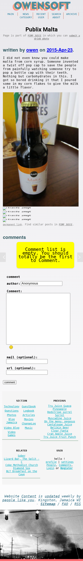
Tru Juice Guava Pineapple (59, 407)
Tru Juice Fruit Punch (59, 436)
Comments (65, 465)
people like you (18, 500)
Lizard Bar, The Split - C (21, 460)
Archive (71, 14)
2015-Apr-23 (60, 49)
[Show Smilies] (11, 347)
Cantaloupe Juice (59, 424)
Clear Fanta (59, 430)
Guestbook (29, 406)
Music (29, 427)
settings (67, 461)
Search (56, 14)
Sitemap (48, 504)
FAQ (65, 504)
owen (32, 49)
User (41, 17)
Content (28, 496)
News (26, 14)
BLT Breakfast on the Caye (21, 473)
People (51, 465)
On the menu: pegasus (59, 421)
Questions (12, 410)
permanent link (12, 224)
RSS (78, 504)
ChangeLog (29, 423)
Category (26, 17)
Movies (28, 419)
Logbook (28, 410)
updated (52, 496)
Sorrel (59, 415)
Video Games (11, 433)
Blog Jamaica (11, 421)
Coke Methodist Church (21, 465)
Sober (21, 455)
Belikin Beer (59, 427)
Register (66, 468)
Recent (41, 14)
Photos (11, 415)
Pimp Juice (34, 35)
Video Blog (11, 427)
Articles (29, 415)
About (56, 17)
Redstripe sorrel (59, 412)
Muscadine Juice (59, 418)
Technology (11, 406)
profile (51, 461)
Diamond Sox (21, 468)
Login (50, 468)
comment (13, 277)
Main (11, 14)
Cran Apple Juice (59, 433)
